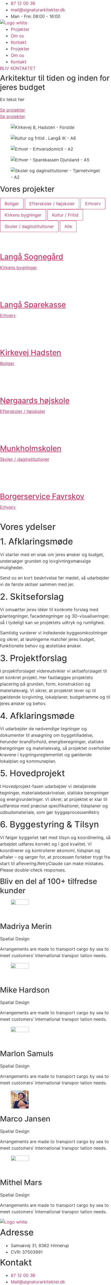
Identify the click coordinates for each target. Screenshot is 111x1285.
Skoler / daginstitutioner (29, 226)
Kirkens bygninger (23, 215)
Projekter (20, 29)
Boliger (12, 203)
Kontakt (18, 42)
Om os (17, 35)
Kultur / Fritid (65, 215)
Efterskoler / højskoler (52, 203)
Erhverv (93, 203)
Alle (68, 226)
